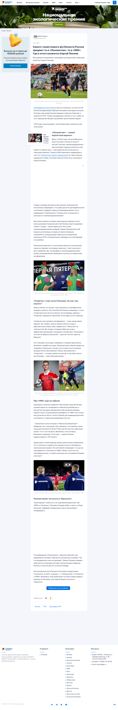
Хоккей (45, 2)
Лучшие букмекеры (74, 697)
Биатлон (70, 683)
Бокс (61, 2)
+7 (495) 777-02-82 (105, 661)
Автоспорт (70, 674)
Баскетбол (70, 666)
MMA (53, 2)
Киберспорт (71, 680)
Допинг (69, 685)
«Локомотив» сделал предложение (54, 155)
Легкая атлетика (73, 688)
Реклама (44, 654)
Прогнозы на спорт (73, 694)
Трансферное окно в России (45, 108)
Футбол (19, 2)
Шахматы (70, 677)
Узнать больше (15, 66)
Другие (69, 691)
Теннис (69, 2)
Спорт (3, 31)
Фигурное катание (32, 2)
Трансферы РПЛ (55, 606)
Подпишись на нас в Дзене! (58, 588)
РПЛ (44, 606)
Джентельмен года (103, 2)
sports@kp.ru (101, 664)
